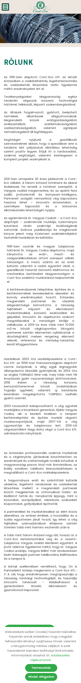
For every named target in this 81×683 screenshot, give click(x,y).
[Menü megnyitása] (5, 7)
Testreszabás (41, 668)
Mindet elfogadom (41, 677)
